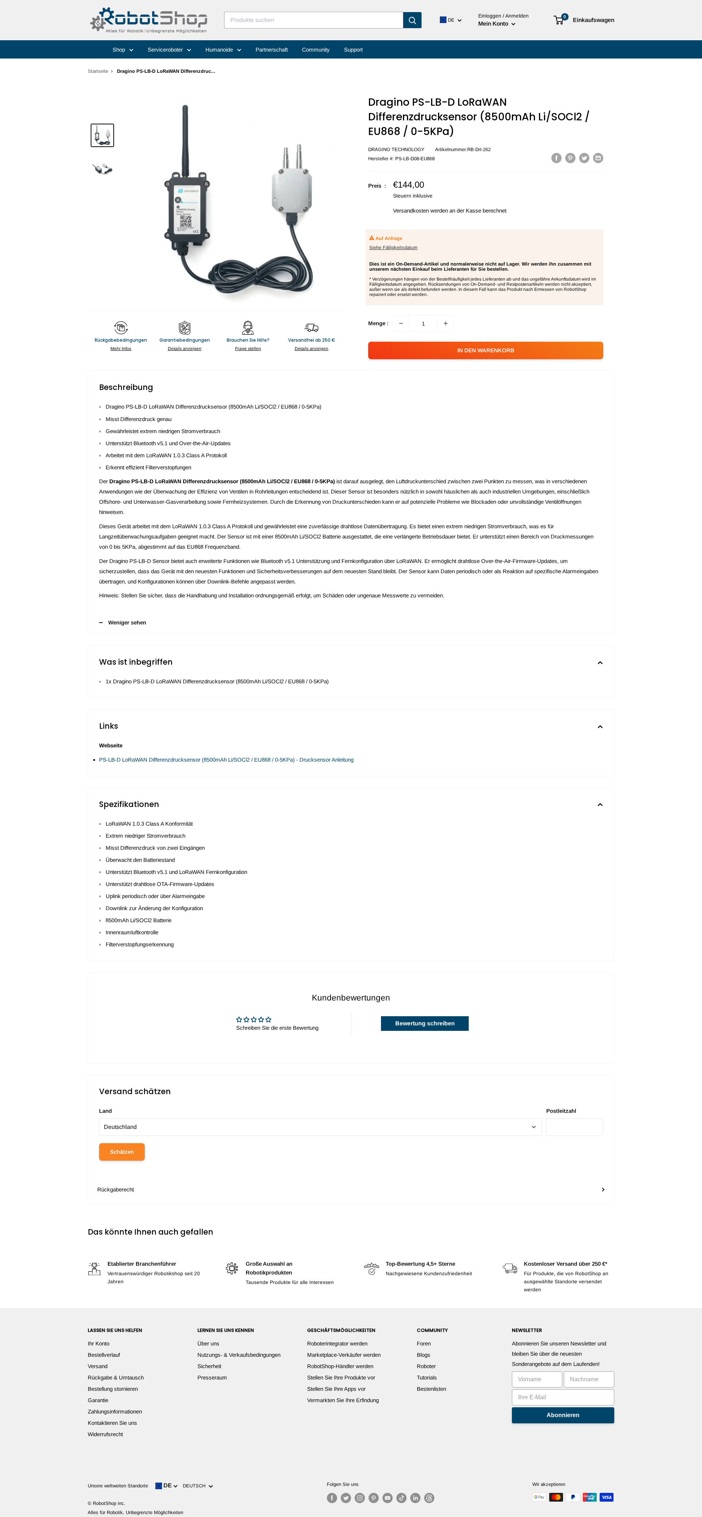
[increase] (445, 323)
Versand (97, 1366)
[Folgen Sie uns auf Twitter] (346, 1498)
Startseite (98, 71)
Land (105, 1111)
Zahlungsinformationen (115, 1411)
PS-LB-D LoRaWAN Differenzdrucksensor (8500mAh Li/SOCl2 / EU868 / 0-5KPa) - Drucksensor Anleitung (226, 759)
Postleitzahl (561, 1111)
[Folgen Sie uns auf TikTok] (401, 1498)
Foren (424, 1343)
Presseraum (212, 1377)
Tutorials (427, 1377)
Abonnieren (563, 1415)
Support (353, 49)
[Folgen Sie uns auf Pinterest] (374, 1498)
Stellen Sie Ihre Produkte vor (341, 1377)
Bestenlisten (431, 1389)
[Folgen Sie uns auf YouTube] (387, 1498)
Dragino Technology (396, 149)
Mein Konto (494, 23)
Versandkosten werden (420, 210)
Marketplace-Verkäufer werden (344, 1355)
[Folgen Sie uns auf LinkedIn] (415, 1498)
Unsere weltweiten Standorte (118, 1485)
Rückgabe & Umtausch (116, 1377)
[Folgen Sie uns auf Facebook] (332, 1498)
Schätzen (122, 1152)
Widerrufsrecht (105, 1434)
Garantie (98, 1400)
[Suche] (412, 20)
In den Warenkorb (485, 350)
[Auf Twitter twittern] (584, 158)
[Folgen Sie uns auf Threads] (429, 1498)
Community (316, 49)
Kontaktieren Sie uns (112, 1423)
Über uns (208, 1343)
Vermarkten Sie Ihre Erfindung (343, 1400)
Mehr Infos (120, 348)
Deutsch (195, 1485)
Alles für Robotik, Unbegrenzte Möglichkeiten (135, 1512)
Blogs (423, 1355)
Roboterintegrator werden (337, 1343)
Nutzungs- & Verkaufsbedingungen (238, 1355)
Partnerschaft (272, 49)
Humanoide (219, 49)
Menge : (378, 323)
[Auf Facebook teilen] (556, 158)
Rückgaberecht (115, 1189)
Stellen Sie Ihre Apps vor (336, 1389)
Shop (120, 49)
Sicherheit (209, 1366)
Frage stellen (248, 348)
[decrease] (401, 323)
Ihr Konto (98, 1343)
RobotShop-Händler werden (340, 1366)
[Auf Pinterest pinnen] (570, 158)
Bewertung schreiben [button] (425, 1023)
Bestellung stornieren (113, 1389)
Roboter (426, 1366)
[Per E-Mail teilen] (598, 158)
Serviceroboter (166, 49)
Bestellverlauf (104, 1355)
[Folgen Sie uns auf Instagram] (360, 1498)
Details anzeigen (184, 348)
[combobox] (313, 20)
